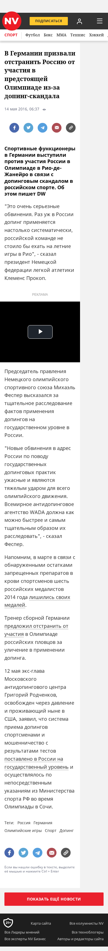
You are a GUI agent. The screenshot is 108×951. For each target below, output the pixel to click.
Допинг (67, 830)
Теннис (77, 34)
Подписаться (48, 21)
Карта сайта (41, 922)
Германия (43, 822)
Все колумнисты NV (87, 922)
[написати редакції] (56, 128)
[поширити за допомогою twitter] (28, 128)
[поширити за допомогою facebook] (14, 128)
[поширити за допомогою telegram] (42, 128)
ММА (61, 34)
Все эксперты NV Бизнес (25, 938)
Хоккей (96, 34)
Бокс (48, 34)
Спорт (10, 34)
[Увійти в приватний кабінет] (79, 21)
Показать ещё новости (54, 898)
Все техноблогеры (88, 931)
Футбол (32, 34)
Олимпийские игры (23, 830)
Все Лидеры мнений (21, 931)
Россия (23, 822)
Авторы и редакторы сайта (80, 938)
